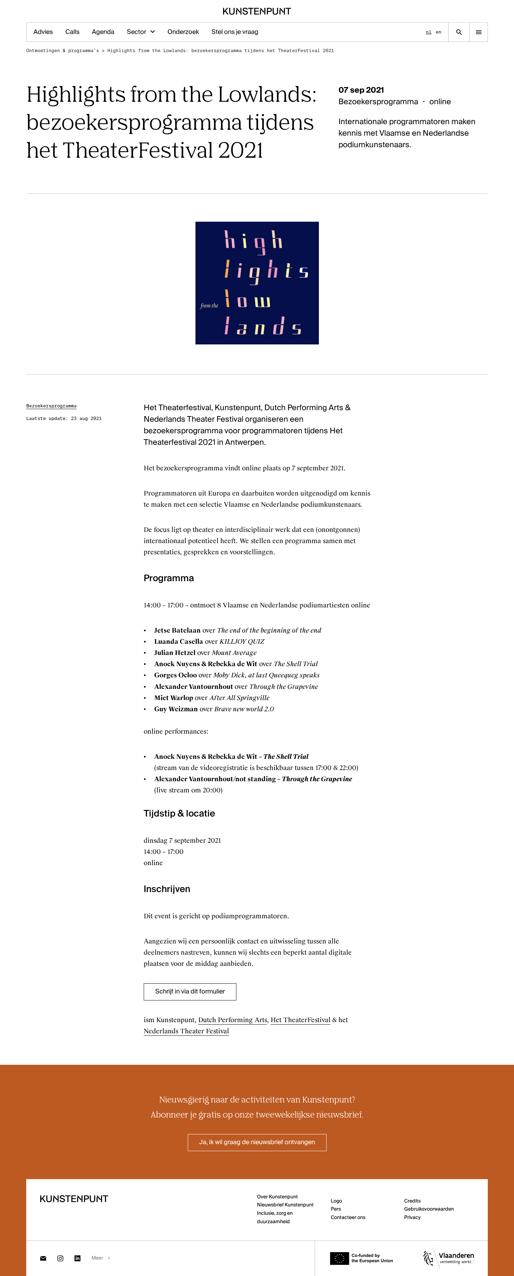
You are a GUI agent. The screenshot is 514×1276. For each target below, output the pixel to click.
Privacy (412, 1217)
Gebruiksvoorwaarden (429, 1209)
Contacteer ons (348, 1217)
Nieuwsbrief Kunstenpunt (285, 1205)
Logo (336, 1201)
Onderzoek (183, 32)
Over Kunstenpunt (277, 1197)
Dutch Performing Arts (232, 1020)
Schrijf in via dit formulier (190, 992)
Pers (336, 1209)
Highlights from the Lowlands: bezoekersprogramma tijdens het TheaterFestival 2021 (220, 51)
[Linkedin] (77, 1258)
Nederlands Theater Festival (186, 1031)
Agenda (103, 32)
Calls (72, 32)
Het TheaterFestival (300, 1020)
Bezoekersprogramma (51, 406)
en (438, 32)
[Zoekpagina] (459, 32)
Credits (412, 1201)
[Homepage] (257, 11)
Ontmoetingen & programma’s (62, 51)
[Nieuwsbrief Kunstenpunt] (43, 1258)
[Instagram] (60, 1258)
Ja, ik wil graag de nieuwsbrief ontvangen (257, 1142)
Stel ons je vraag (235, 32)
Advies (43, 32)
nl (428, 32)
